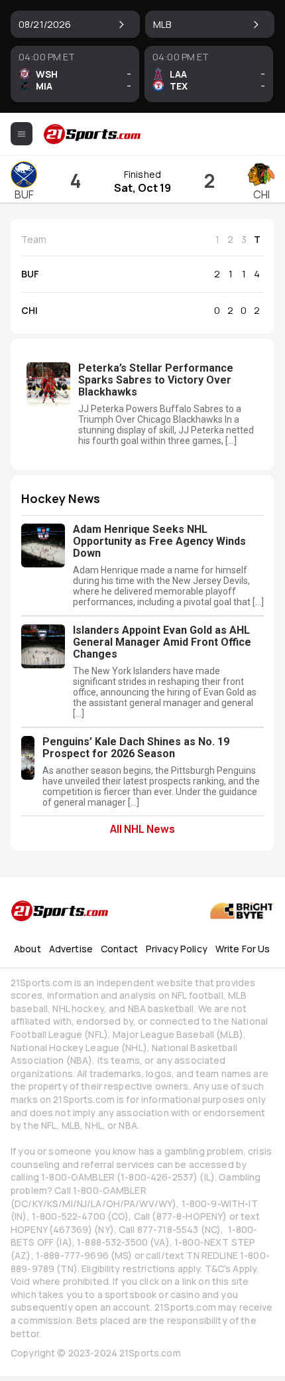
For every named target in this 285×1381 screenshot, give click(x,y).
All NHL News (142, 828)
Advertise (71, 948)
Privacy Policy (176, 948)
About (27, 948)
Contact (119, 948)
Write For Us (242, 948)
